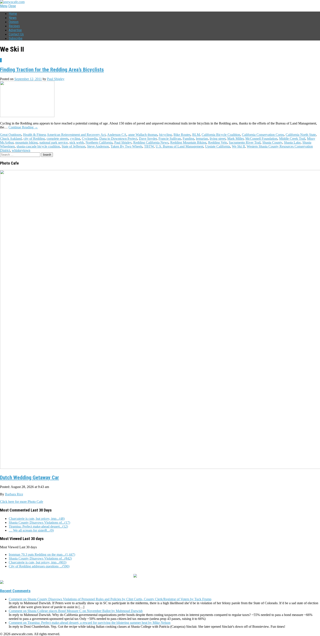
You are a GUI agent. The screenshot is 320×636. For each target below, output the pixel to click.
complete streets (57, 138)
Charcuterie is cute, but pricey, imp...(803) (37, 562)
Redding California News (150, 142)
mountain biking (26, 142)
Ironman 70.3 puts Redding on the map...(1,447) (42, 554)
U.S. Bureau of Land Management (179, 146)
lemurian (202, 138)
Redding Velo (217, 142)
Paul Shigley (55, 79)
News (13, 18)
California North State (301, 134)
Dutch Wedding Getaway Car (29, 477)
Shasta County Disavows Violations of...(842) (40, 558)
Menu (3, 6)
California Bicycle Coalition (221, 134)
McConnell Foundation (261, 138)
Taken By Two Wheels (126, 146)
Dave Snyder (148, 138)
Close (12, 6)
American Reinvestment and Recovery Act (76, 134)
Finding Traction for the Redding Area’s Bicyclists (52, 70)
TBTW (149, 146)
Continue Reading (23, 127)
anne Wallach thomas (142, 134)
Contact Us (16, 34)
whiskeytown (21, 150)
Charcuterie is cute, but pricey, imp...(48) (37, 518)
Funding (188, 138)
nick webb (76, 142)
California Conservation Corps (263, 134)
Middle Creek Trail (292, 138)
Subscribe (15, 38)
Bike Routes (181, 134)
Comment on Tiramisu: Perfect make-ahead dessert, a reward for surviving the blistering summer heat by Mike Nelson (89, 622)
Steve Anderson (98, 146)
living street (218, 138)
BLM (196, 134)
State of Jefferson (73, 146)
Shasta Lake (292, 142)
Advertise (15, 30)
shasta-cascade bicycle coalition (38, 146)
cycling (75, 138)
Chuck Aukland (11, 138)
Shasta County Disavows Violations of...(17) (39, 522)
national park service (53, 142)
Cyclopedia (90, 138)
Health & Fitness (34, 134)
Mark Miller (235, 138)
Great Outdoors (10, 134)
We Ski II (238, 146)
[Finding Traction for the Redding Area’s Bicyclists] (27, 116)
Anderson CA (116, 134)
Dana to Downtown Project (118, 138)
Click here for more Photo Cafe (21, 501)
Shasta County (272, 142)
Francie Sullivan (169, 138)
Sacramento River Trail (245, 142)
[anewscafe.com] (12, 2)
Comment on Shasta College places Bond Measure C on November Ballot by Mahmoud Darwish (76, 611)
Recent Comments (15, 591)
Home (13, 14)
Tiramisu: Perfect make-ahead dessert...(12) (38, 526)
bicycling (165, 134)
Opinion (14, 22)
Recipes (14, 26)
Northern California (99, 142)
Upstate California (217, 146)
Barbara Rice (14, 494)
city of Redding (34, 138)
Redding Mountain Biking (188, 142)
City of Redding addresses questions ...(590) (39, 566)
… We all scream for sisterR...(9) (31, 530)
